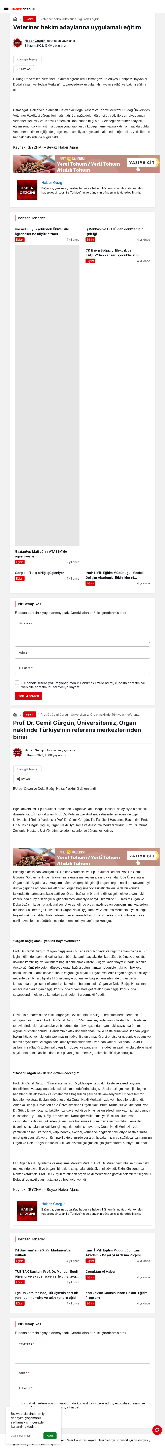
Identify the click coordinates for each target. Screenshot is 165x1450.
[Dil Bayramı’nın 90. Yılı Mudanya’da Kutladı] (47, 1254)
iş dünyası (141, 1440)
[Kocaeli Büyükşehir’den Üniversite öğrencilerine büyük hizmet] (47, 233)
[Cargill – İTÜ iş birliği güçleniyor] (47, 576)
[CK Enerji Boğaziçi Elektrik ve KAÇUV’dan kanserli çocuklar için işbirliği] (118, 404)
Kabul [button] (50, 1435)
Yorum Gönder (28, 696)
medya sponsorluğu (119, 1440)
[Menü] (6, 8)
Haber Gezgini (35, 41)
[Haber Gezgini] (23, 9)
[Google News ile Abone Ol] (27, 59)
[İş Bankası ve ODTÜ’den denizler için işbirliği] (118, 233)
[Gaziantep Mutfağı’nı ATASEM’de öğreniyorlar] (47, 404)
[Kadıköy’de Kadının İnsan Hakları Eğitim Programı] (118, 1296)
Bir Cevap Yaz (29, 604)
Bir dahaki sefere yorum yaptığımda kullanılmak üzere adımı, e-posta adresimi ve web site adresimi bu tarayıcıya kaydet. (83, 685)
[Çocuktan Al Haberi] (118, 1275)
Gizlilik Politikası (20, 1435)
